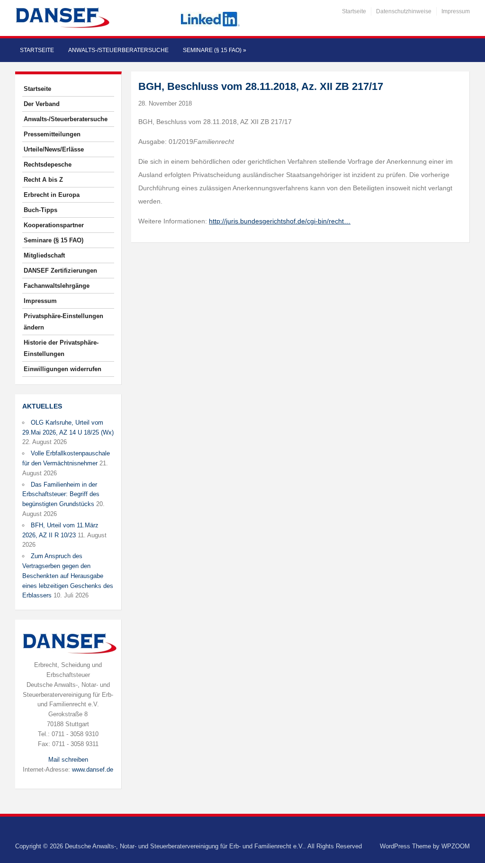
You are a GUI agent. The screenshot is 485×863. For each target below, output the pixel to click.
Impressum (455, 11)
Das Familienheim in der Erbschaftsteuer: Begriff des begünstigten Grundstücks (60, 494)
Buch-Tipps (40, 210)
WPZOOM (455, 846)
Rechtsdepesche (48, 164)
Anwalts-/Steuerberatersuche (118, 50)
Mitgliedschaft (44, 255)
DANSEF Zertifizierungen (60, 270)
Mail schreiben (68, 759)
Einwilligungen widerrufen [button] (62, 369)
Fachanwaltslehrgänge (57, 285)
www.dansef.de (92, 769)
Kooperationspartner (54, 225)
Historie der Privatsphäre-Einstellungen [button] (61, 348)
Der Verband (42, 103)
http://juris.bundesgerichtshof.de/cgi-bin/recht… (279, 221)
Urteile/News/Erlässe (54, 149)
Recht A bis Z (43, 179)
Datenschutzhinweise (403, 11)
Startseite (354, 11)
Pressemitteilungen (52, 134)
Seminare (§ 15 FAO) (214, 50)
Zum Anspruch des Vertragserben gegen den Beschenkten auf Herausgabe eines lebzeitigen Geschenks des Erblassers (67, 575)
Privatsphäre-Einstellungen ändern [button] (63, 321)
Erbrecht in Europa (52, 194)
